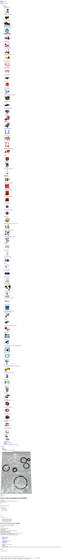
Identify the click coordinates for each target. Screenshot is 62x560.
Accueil (5, 5)
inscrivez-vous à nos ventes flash (7, 544)
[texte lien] (2, 446)
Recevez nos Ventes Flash (14, 444)
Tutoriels (5, 443)
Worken (1, 0)
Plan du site (3, 538)
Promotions (5, 6)
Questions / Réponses (5, 537)
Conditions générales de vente (6, 541)
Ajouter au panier (4, 508)
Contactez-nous (4, 542)
